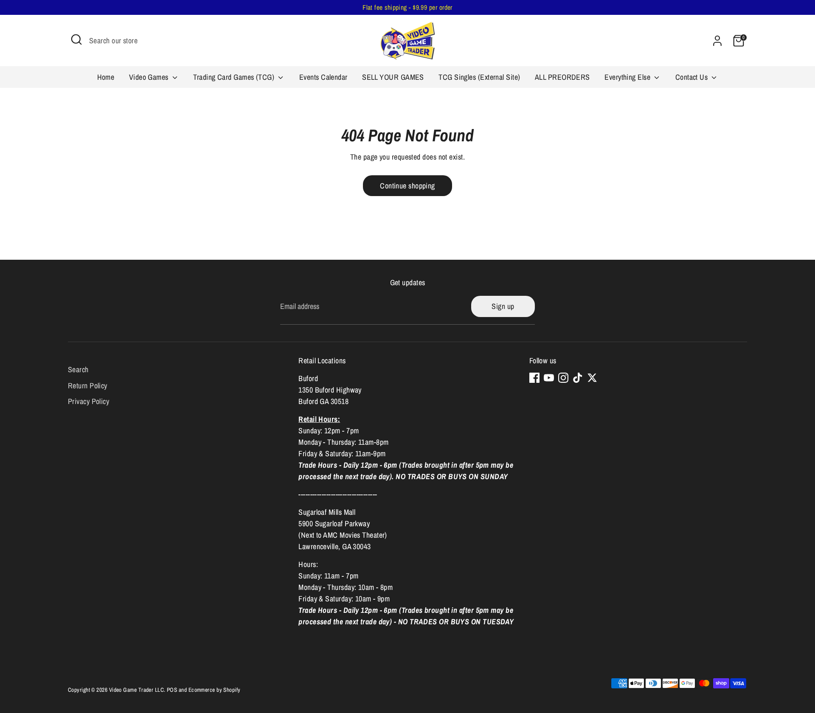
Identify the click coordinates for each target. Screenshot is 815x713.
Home (106, 77)
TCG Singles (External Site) (479, 77)
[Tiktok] (578, 378)
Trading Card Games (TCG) (234, 77)
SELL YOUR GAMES (393, 77)
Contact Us (692, 77)
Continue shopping (407, 185)
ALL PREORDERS (562, 77)
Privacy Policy (88, 401)
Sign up (503, 306)
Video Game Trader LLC (136, 689)
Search (78, 369)
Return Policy (87, 385)
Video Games (149, 77)
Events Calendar (323, 77)
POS (172, 689)
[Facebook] (534, 378)
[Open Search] (76, 39)
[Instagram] (563, 378)
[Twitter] (592, 378)
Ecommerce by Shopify (214, 689)
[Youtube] (549, 378)
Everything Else (628, 77)
